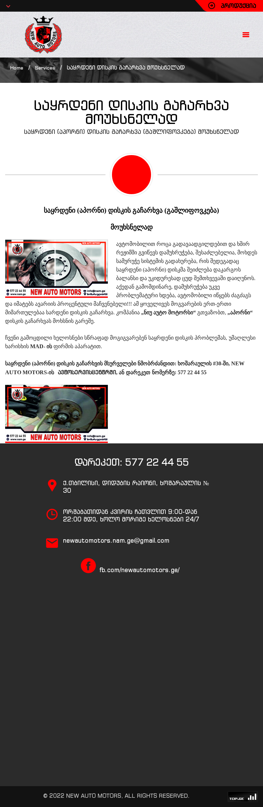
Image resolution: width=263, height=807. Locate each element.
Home (16, 68)
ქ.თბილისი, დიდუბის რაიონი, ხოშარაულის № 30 (136, 486)
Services (45, 68)
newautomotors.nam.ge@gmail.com (116, 540)
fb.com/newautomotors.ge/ (139, 570)
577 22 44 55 (157, 462)
